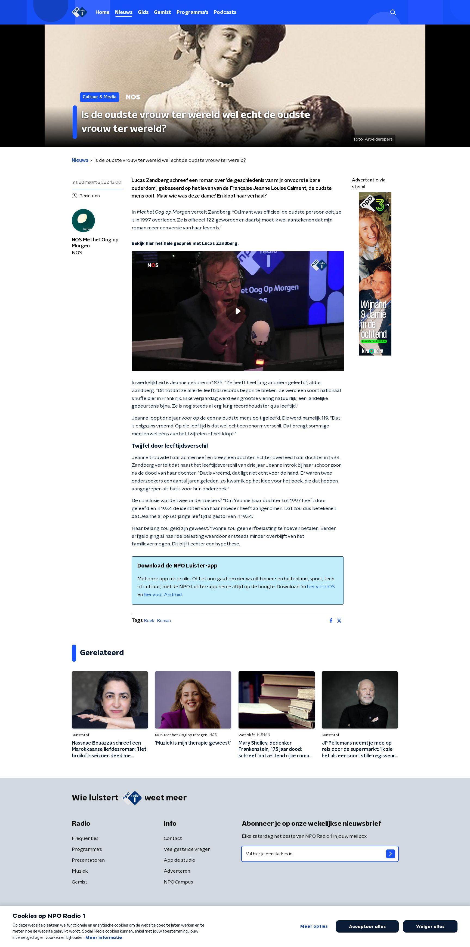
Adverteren (177, 871)
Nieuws (123, 12)
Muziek (80, 871)
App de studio (179, 860)
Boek (149, 620)
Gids (143, 12)
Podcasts (225, 12)
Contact (173, 838)
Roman (164, 620)
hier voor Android (163, 594)
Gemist (162, 12)
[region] (238, 311)
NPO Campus (178, 882)
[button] (393, 12)
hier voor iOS (321, 586)
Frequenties (85, 838)
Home (102, 12)
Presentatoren (88, 860)
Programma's (192, 12)
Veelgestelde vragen (187, 849)
